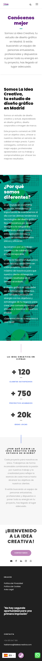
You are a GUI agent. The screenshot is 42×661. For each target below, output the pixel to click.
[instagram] (26, 561)
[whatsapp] (30, 561)
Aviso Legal (9, 589)
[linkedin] (21, 561)
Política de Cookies (12, 586)
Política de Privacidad (13, 583)
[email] (11, 561)
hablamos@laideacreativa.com (18, 644)
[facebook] (16, 561)
